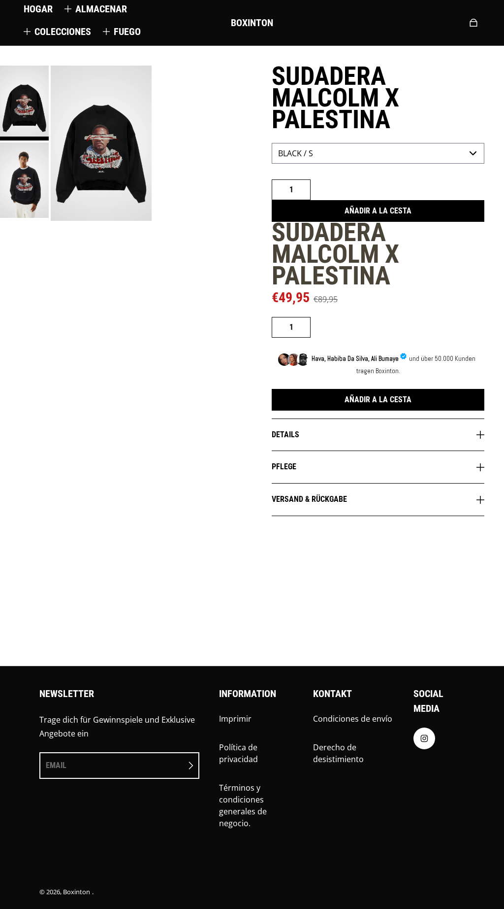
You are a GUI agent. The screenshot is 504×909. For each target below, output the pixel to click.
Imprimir (235, 718)
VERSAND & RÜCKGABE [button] (309, 499)
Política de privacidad (238, 753)
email (56, 765)
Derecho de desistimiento (338, 753)
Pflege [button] (284, 466)
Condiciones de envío (352, 718)
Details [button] (285, 434)
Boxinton (76, 891)
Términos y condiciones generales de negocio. (243, 805)
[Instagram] (424, 741)
